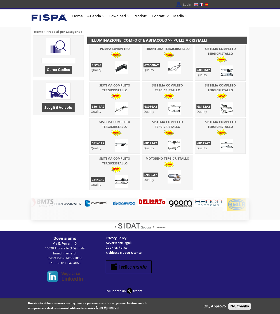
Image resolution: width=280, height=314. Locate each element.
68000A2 (203, 70)
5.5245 (96, 65)
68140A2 (98, 143)
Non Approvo (107, 307)
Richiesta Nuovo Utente (124, 252)
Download (117, 15)
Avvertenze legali (118, 243)
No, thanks (239, 306)
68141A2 (150, 143)
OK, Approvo (214, 306)
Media (178, 15)
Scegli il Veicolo (58, 107)
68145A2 (203, 143)
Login (187, 4)
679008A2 (151, 65)
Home (77, 15)
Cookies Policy (117, 247)
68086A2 (150, 106)
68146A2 (98, 180)
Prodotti (140, 15)
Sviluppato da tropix (124, 291)
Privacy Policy (116, 238)
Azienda (94, 15)
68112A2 (203, 106)
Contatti (158, 15)
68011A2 (98, 106)
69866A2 (150, 175)
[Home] (49, 19)
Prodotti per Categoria (63, 32)
